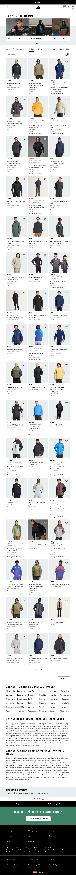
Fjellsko (52, 703)
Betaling (51, 836)
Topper (8, 711)
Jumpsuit (9, 695)
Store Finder (31, 841)
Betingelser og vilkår (34, 865)
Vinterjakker (54, 699)
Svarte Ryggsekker (54, 707)
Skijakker (42, 699)
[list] (38, 49)
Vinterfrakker (11, 691)
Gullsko (30, 703)
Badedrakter (21, 695)
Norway (41, 872)
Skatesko (53, 695)
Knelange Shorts (20, 711)
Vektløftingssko (65, 695)
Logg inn (19, 804)
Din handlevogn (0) (54, 804)
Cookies (51, 860)
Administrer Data (33, 860)
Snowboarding (22, 699)
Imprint (30, 836)
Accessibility (53, 865)
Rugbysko (53, 691)
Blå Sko (30, 699)
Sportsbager (21, 691)
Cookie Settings (11, 860)
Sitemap (9, 836)
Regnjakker (32, 711)
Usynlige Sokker (31, 707)
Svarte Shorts (62, 707)
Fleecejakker (64, 691)
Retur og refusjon (33, 831)
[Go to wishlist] (8, 7)
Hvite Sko (42, 691)
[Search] (68, 7)
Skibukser (42, 703)
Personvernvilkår (12, 865)
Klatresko (53, 711)
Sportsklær (43, 695)
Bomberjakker (11, 707)
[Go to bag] (72, 7)
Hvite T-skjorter (31, 691)
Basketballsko (65, 703)
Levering (9, 831)
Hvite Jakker (64, 699)
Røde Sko (42, 707)
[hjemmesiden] (38, 8)
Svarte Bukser (30, 695)
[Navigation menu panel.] (3, 7)
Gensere (20, 703)
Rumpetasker (11, 699)
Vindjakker (21, 707)
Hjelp (8, 841)
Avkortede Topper (9, 703)
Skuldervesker (44, 711)
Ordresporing (53, 831)
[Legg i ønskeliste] (23, 62)
